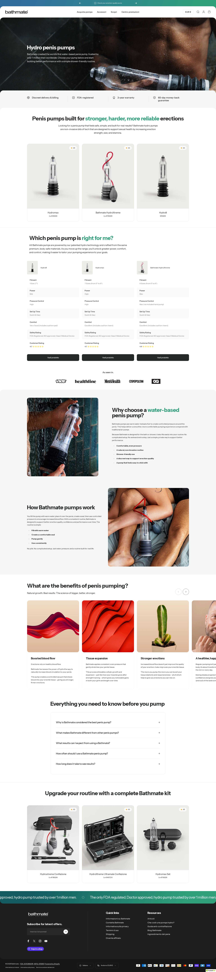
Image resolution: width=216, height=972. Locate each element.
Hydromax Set (162, 874)
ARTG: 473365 (39, 964)
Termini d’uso (112, 930)
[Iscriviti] (65, 931)
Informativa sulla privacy (117, 926)
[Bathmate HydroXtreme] (108, 176)
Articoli (151, 918)
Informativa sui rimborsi (12, 967)
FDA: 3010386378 (26, 964)
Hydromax (53, 212)
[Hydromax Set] (163, 837)
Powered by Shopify (52, 964)
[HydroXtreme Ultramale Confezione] (108, 837)
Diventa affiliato (113, 938)
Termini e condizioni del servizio (45, 967)
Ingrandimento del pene (158, 934)
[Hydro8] (163, 176)
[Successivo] (136, 3)
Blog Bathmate (154, 930)
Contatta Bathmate (115, 922)
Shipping (110, 934)
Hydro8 (163, 212)
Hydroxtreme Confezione (53, 874)
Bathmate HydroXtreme (108, 212)
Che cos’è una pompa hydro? (160, 922)
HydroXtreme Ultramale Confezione (108, 874)
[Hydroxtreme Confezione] (53, 837)
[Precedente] (80, 3)
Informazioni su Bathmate (118, 918)
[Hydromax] (53, 176)
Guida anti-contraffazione (159, 926)
